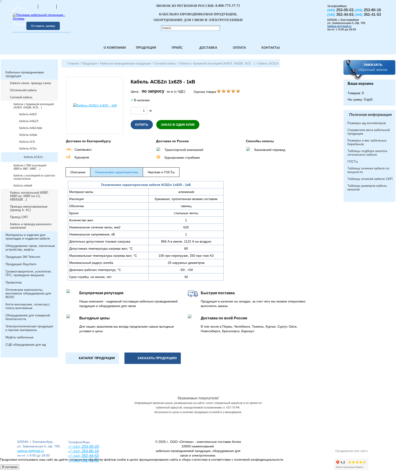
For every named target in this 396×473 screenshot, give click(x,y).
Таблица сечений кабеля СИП (370, 179)
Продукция (146, 47)
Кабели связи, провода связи (30, 83)
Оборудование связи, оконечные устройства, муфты (30, 247)
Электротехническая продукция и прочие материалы (29, 328)
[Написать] (66, 6)
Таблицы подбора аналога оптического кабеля (367, 152)
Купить (141, 124)
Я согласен (9, 467)
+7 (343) (74, 460)
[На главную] (28, 6)
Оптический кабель (23, 90)
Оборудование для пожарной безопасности (28, 317)
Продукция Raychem (21, 264)
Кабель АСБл (28, 148)
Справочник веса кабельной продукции (368, 131)
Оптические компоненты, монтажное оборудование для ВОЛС (28, 293)
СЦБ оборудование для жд (26, 344)
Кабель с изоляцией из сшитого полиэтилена (34, 177)
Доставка (208, 47)
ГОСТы (352, 161)
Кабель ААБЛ (28, 114)
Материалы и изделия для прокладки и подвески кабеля (28, 236)
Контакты (270, 47)
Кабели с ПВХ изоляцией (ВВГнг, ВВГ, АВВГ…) (30, 167)
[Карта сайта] (47, 6)
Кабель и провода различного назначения (31, 225)
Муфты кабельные (19, 337)
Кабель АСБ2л (33, 157)
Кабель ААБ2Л (28, 121)
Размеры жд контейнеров (366, 123)
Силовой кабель (21, 97)
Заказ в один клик (178, 124)
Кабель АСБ (27, 141)
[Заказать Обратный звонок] (369, 69)
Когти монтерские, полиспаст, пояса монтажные (28, 306)
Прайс (177, 47)
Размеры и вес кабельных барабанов (367, 142)
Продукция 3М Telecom (23, 257)
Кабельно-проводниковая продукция (25, 74)
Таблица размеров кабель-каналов (367, 187)
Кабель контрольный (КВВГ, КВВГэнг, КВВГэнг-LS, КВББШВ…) (29, 196)
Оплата (239, 47)
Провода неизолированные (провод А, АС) (28, 208)
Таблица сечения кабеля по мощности (368, 170)
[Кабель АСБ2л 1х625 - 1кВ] (94, 105)
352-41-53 (89, 460)
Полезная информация (370, 115)
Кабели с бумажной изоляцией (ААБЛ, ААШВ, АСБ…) (34, 106)
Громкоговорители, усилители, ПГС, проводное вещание (29, 273)
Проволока (14, 282)
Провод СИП (19, 217)
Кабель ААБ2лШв (30, 128)
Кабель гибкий (23, 185)
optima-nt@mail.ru (339, 26)
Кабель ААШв (28, 134)
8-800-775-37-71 (227, 5)
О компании (115, 47)
